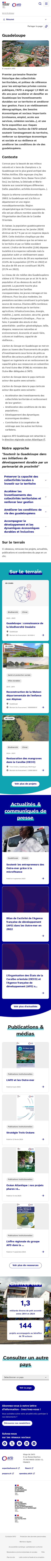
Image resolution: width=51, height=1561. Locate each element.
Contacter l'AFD (10, 1536)
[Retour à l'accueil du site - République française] (19, 5)
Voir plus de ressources (25, 1265)
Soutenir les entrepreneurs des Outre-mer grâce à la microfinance (25, 868)
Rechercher (40, 3)
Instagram (34, 1443)
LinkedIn (26, 1443)
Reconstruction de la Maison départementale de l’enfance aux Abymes (23, 696)
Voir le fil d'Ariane (8, 13)
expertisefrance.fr (9, 1468)
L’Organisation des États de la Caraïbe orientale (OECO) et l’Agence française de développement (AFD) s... (24, 981)
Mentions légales (25, 1542)
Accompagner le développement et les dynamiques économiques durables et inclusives (21, 526)
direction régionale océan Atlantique (24, 440)
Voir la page (26, 1388)
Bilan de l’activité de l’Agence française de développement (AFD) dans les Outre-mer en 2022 (24, 924)
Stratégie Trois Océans (20, 1132)
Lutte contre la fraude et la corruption (31, 1557)
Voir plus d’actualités (25, 1006)
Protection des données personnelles (33, 1536)
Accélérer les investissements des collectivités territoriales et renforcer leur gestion (22, 497)
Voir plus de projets (25, 784)
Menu (46, 3)
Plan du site (11, 1557)
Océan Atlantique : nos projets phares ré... (24, 1187)
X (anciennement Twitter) (12, 1443)
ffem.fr (28, 1468)
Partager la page (46, 26)
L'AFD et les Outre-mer (20, 1080)
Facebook (4, 1443)
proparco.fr (6, 1474)
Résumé (10, 19)
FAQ (42, 1552)
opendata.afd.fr (25, 1474)
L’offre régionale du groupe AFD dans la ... (22, 1243)
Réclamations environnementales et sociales (22, 1552)
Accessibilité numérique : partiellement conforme (25, 1547)
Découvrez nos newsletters (17, 1423)
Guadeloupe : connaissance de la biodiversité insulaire (24, 625)
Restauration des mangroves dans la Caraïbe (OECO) (24, 760)
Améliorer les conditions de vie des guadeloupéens (23, 511)
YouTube (19, 1443)
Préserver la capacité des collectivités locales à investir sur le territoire (21, 480)
